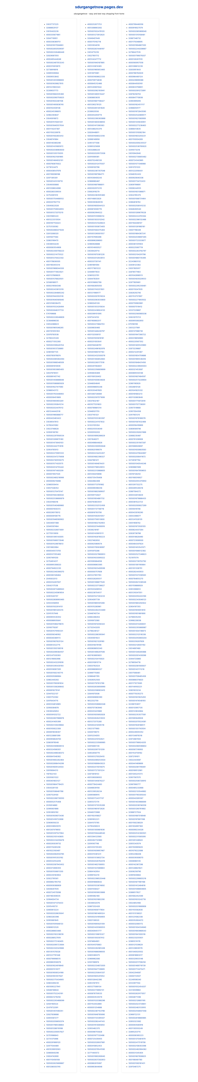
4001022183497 (53, 850)
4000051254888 (94, 1007)
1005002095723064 (55, 944)
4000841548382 (53, 756)
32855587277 (52, 1018)
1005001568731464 (137, 198)
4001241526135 (135, 519)
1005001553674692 (96, 885)
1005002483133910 (137, 1007)
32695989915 (93, 795)
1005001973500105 (137, 526)
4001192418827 (94, 815)
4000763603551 (94, 502)
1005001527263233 (96, 596)
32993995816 (134, 101)
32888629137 (52, 28)
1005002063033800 (96, 300)
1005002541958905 (96, 917)
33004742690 (52, 1056)
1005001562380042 (55, 495)
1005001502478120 (95, 31)
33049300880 (52, 184)
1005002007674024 (96, 296)
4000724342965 (135, 160)
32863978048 (52, 742)
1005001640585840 (55, 300)
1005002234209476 (55, 840)
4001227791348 (53, 955)
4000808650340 (94, 648)
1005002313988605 (96, 470)
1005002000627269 (137, 505)
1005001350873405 (96, 226)
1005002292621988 (137, 432)
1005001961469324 (96, 913)
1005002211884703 (95, 324)
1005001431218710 (54, 181)
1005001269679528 (137, 212)
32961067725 (52, 352)
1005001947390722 (137, 334)
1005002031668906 (137, 906)
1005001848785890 (96, 1014)
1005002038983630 (55, 150)
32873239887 (134, 348)
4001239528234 (94, 791)
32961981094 (93, 265)
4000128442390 (94, 979)
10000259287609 (136, 641)
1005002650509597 (55, 49)
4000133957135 (135, 707)
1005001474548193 (137, 700)
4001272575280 (94, 721)
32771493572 (93, 1053)
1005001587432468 (137, 422)
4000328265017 (94, 578)
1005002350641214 (54, 404)
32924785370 (134, 195)
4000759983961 (135, 303)
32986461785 (93, 676)
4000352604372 (135, 920)
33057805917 (134, 268)
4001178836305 (53, 261)
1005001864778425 (55, 784)
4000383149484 (53, 575)
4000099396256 (94, 488)
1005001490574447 (96, 94)
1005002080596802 (137, 746)
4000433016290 (135, 512)
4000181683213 (135, 394)
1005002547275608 (55, 456)
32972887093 (134, 739)
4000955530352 (53, 617)
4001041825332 (135, 390)
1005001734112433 (136, 181)
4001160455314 (53, 265)
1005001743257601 (95, 289)
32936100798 (93, 167)
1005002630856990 (96, 686)
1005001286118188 (54, 1028)
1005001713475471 (136, 969)
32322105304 (93, 425)
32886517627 (134, 892)
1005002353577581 (137, 714)
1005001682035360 (55, 94)
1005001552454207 (137, 986)
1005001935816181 (95, 338)
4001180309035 (53, 896)
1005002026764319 (96, 861)
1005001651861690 (136, 613)
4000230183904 (53, 875)
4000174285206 (53, 847)
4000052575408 (53, 802)
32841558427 (93, 889)
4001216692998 (53, 659)
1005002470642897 (137, 453)
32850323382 (134, 1021)
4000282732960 (94, 840)
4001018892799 (94, 282)
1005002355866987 (137, 627)
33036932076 (93, 903)
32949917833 (93, 272)
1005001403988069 (137, 802)
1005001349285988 (137, 652)
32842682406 (93, 481)
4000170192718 (94, 42)
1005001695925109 (96, 924)
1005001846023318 (96, 136)
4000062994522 (94, 212)
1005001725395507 (96, 1018)
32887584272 (134, 491)
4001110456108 (53, 1059)
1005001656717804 (95, 910)
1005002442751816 (54, 446)
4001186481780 (135, 1059)
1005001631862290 (96, 899)
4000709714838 (94, 80)
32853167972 (93, 983)
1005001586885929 (55, 383)
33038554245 (52, 244)
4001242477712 (94, 59)
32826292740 (134, 293)
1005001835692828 (96, 714)
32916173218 (134, 150)
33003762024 (93, 666)
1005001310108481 (136, 35)
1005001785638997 (96, 547)
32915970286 (93, 551)
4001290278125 (94, 104)
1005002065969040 (137, 31)
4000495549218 (135, 488)
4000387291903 (135, 244)
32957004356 (134, 411)
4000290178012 (53, 512)
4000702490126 (94, 160)
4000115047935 (135, 289)
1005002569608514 (55, 746)
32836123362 (134, 265)
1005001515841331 (54, 122)
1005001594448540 (96, 833)
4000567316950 (135, 749)
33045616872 (52, 118)
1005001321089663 (96, 868)
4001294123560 (94, 836)
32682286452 (93, 617)
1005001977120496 (95, 1035)
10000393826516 (95, 202)
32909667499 (134, 467)
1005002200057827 (55, 1032)
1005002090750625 (55, 97)
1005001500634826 (96, 380)
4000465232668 (135, 788)
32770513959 (52, 533)
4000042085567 (135, 798)
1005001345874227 (96, 781)
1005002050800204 (137, 638)
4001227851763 (94, 575)
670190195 (133, 324)
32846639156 (93, 788)
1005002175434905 (55, 979)
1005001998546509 (55, 362)
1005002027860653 (96, 554)
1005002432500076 (96, 355)
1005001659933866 (96, 892)
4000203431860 (94, 711)
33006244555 (134, 188)
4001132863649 (135, 397)
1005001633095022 (96, 557)
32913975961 (93, 73)
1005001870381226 (95, 254)
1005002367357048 (96, 171)
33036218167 (93, 530)
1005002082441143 (96, 1021)
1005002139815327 (95, 934)
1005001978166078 (137, 418)
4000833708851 (135, 87)
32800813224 (52, 910)
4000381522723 (135, 502)
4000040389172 (53, 638)
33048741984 (52, 139)
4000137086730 (135, 331)
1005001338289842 (55, 686)
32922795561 (52, 878)
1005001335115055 (54, 153)
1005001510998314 (95, 216)
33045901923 (93, 638)
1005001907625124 (54, 641)
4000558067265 (53, 669)
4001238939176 (135, 948)
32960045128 (93, 303)
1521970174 (133, 557)
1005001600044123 (96, 205)
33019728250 (134, 474)
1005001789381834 (54, 683)
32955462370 (93, 1028)
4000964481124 (135, 76)
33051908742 (134, 523)
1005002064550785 (55, 854)
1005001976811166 (136, 819)
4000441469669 (135, 763)
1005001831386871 (136, 191)
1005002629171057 (137, 993)
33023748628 (52, 429)
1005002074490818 (96, 526)
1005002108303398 (137, 1046)
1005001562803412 (54, 136)
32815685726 (93, 746)
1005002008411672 (137, 456)
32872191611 (134, 756)
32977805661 (134, 282)
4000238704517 (94, 592)
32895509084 (52, 73)
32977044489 (52, 1046)
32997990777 (134, 784)
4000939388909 (53, 885)
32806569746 (134, 429)
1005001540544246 (137, 463)
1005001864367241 (137, 233)
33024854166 (134, 903)
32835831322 (52, 777)
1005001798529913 (95, 467)
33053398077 (134, 516)
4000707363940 (94, 707)
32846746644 (52, 990)
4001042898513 (135, 275)
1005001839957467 (96, 850)
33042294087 (134, 972)
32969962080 (93, 958)
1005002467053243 (55, 62)
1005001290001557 (95, 233)
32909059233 (52, 822)
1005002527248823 (137, 554)
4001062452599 (135, 896)
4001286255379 (94, 129)
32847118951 (52, 38)
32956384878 (52, 707)
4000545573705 (53, 551)
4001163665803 (94, 655)
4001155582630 (135, 910)
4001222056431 (135, 171)
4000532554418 (53, 861)
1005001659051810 (136, 610)
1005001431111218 (136, 669)
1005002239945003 (137, 366)
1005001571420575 (54, 463)
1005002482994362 (137, 1049)
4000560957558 (135, 62)
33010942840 (134, 153)
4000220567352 (135, 341)
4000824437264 (135, 530)
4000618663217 (135, 955)
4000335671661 (53, 35)
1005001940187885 (95, 62)
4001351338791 (135, 568)
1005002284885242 (55, 293)
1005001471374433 (54, 903)
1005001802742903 (96, 523)
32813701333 (134, 167)
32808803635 (93, 97)
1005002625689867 (55, 1063)
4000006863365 (94, 564)
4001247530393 (53, 655)
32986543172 (52, 390)
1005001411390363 (95, 125)
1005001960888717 (54, 415)
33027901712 (93, 55)
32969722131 (134, 1014)
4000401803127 (53, 781)
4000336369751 (53, 42)
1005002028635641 (55, 913)
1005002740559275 (55, 460)
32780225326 (52, 338)
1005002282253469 (96, 610)
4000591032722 (53, 714)
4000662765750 (53, 882)
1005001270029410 (95, 756)
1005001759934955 (55, 209)
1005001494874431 (95, 463)
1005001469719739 (137, 965)
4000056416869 (135, 425)
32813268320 (52, 233)
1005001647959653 (137, 470)
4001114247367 (53, 129)
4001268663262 (94, 28)
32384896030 (52, 320)
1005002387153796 (96, 1011)
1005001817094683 (54, 45)
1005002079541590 (96, 1049)
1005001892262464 (55, 760)
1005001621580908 (137, 118)
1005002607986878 (55, 718)
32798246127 (93, 631)
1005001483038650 (96, 122)
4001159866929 (135, 585)
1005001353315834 (96, 306)
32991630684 (134, 875)
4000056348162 (53, 634)
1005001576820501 (54, 279)
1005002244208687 (137, 49)
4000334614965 (53, 704)
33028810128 (134, 387)
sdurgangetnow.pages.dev (99, 7)
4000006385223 (135, 1035)
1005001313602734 (95, 857)
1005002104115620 (95, 659)
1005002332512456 (96, 505)
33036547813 (52, 422)
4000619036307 (53, 732)
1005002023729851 (137, 1004)
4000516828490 (135, 537)
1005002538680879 (55, 498)
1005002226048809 (55, 317)
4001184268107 (135, 223)
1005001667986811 (95, 184)
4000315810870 (53, 66)
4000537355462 (53, 554)
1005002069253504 (96, 760)
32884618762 (134, 202)
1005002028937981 (96, 1042)
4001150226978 (53, 132)
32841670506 (93, 693)
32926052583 (93, 680)
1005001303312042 (96, 219)
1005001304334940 (137, 927)
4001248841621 (135, 868)
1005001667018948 (137, 815)
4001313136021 (135, 913)
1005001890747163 (95, 352)
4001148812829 (94, 198)
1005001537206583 (137, 575)
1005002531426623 (96, 223)
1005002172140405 (54, 941)
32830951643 (134, 69)
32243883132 (134, 261)
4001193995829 (135, 847)
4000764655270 (135, 578)
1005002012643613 (96, 258)
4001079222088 (135, 850)
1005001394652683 (96, 359)
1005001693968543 (137, 931)
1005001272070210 (54, 212)
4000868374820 (135, 680)
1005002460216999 (55, 477)
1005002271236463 (137, 125)
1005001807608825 (137, 1056)
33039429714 (93, 251)
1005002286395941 (96, 634)
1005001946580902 (55, 519)
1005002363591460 (96, 195)
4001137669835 (53, 275)
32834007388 (52, 523)
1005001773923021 (54, 272)
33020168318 (52, 502)
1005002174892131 (95, 990)
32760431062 (52, 425)
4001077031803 (94, 404)
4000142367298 (135, 864)
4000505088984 (53, 676)
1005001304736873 (137, 631)
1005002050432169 (137, 596)
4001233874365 (94, 66)
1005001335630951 (137, 122)
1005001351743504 (137, 728)
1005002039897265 (137, 237)
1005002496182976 (96, 348)
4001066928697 (135, 446)
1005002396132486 (137, 219)
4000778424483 (94, 784)
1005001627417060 (54, 387)
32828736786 (134, 533)
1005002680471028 (55, 230)
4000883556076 (53, 962)
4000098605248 (94, 387)
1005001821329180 (95, 641)
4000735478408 (94, 477)
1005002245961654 (55, 592)
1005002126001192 (136, 645)
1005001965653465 (96, 69)
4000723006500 (135, 540)
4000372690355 (53, 868)
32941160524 (52, 1004)
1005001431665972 (54, 146)
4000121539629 (135, 944)
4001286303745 (53, 1066)
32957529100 (52, 795)
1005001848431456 (137, 362)
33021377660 (93, 728)
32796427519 (134, 52)
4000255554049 (94, 429)
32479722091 (52, 1007)
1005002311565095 (137, 836)
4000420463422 (53, 418)
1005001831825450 (137, 697)
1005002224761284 (137, 216)
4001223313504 (53, 219)
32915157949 (52, 613)
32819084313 (52, 770)
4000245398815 (53, 111)
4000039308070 (135, 857)
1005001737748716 (95, 509)
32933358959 (52, 603)
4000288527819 (53, 937)
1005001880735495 (137, 258)
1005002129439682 (55, 725)
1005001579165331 (54, 631)
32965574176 (134, 941)
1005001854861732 (95, 498)
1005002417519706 (137, 1042)
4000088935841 (53, 620)
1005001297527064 (55, 833)
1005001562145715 (54, 673)
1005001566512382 (137, 551)
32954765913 (52, 449)
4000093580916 (135, 1025)
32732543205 (93, 627)
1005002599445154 (55, 345)
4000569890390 (94, 697)
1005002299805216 (137, 878)
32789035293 (134, 617)
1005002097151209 (95, 749)
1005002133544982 (137, 791)
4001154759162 (135, 753)
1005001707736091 (136, 404)
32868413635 (134, 129)
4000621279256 (53, 997)
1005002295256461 (137, 286)
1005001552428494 (55, 306)
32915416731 (52, 906)
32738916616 (52, 69)
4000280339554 (53, 191)
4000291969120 (53, 1042)
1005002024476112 (54, 408)
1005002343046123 (137, 599)
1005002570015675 (96, 767)
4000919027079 (135, 28)
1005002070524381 (137, 721)
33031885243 (52, 216)
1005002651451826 (96, 108)
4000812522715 (53, 645)
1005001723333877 (137, 240)
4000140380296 (53, 143)
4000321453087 (135, 369)
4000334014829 (135, 495)
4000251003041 (94, 341)
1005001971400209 (54, 470)
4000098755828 (94, 1032)
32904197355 (134, 606)
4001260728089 (94, 394)
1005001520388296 (96, 1000)
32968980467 (93, 181)
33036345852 (52, 711)
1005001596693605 (137, 889)
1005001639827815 (54, 83)
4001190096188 (53, 174)
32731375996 (52, 1039)
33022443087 (134, 760)
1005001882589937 (96, 491)
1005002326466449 (55, 52)
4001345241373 (135, 774)
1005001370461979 (137, 1039)
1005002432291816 (54, 662)
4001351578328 (53, 951)
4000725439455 (94, 1039)
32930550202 (93, 432)
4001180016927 (135, 477)
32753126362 (52, 226)
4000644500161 (135, 83)
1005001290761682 (137, 808)
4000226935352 (135, 732)
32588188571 (52, 282)
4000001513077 (53, 969)
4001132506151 (94, 334)
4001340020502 (135, 951)
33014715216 (93, 52)
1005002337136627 (96, 585)
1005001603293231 (137, 136)
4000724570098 (53, 892)
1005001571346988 (137, 164)
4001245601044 (94, 87)
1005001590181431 (136, 1063)
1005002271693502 (137, 300)
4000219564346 (53, 286)
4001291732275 (135, 484)
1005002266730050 (55, 798)
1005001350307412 (95, 937)
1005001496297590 (96, 652)
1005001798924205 (137, 742)
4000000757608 (94, 571)
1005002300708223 (55, 251)
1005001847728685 (96, 969)
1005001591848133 (54, 924)
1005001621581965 (54, 157)
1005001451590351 (54, 1011)
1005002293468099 (55, 1000)
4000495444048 (53, 59)
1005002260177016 (95, 362)
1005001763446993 (55, 394)
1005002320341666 (55, 948)
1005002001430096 (137, 655)
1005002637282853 (96, 1059)
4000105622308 (53, 728)
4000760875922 (53, 164)
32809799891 (134, 184)
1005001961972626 (95, 808)
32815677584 (52, 237)
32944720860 (134, 659)
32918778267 (52, 627)
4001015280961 (94, 606)
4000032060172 (135, 924)
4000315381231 (94, 854)
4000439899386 (135, 80)
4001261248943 (135, 840)
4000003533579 (94, 997)
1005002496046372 (55, 753)
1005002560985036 (137, 313)
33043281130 (52, 788)
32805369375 (93, 955)
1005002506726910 (137, 781)
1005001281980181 (136, 226)
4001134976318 (135, 735)
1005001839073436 (55, 815)
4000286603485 (53, 931)
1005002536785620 (137, 146)
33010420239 (52, 31)
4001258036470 (53, 303)
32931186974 (93, 962)
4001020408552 (94, 589)
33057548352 (52, 488)
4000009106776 (53, 516)
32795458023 (93, 826)
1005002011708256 (137, 962)
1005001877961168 (136, 882)
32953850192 (52, 812)
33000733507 (134, 976)
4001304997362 (135, 826)
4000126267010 (135, 59)
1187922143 (51, 774)
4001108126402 (94, 376)
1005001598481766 (54, 791)
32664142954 (93, 871)
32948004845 (93, 383)
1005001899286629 (96, 435)
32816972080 (93, 620)
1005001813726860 (54, 348)
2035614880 (51, 805)
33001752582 (52, 697)
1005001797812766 (95, 683)
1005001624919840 (54, 965)
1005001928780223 (96, 537)
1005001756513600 (95, 519)
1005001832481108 (54, 101)
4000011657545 (53, 474)
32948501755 (93, 411)
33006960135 (134, 861)
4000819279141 (53, 690)
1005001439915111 (95, 533)
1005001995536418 (137, 359)
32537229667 (134, 310)
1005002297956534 (55, 435)
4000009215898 (53, 481)
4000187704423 (53, 223)
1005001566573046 (55, 540)
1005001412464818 (136, 885)
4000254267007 (53, 582)
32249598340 (134, 979)
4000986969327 (94, 669)
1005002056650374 (55, 1021)
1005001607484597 (137, 376)
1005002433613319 (54, 289)
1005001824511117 (136, 104)
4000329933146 (135, 958)
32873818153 (93, 774)
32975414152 (93, 317)
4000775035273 (135, 693)
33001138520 (93, 920)
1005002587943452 (55, 864)
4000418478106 (94, 645)
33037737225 (52, 24)
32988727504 (134, 812)
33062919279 (93, 191)
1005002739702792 (137, 561)
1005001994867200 (137, 45)
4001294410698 (94, 474)
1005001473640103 (54, 442)
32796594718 (134, 662)
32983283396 (52, 917)
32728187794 (134, 460)
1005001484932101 (54, 160)
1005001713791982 (95, 484)
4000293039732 (53, 843)
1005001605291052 (96, 976)
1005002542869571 (137, 115)
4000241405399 (53, 721)
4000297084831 (94, 366)
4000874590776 (94, 209)
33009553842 (52, 76)
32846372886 (93, 812)
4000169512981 (135, 770)
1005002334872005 (96, 965)
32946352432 (134, 174)
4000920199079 (94, 449)
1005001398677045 (96, 582)
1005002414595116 (95, 725)
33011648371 (93, 439)
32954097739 (93, 599)
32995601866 (52, 808)
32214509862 (134, 990)
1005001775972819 (136, 401)
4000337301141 (94, 261)
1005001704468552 (55, 198)
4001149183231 (135, 686)
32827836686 (52, 1014)
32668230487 (134, 435)
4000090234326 (135, 829)
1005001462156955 (96, 864)
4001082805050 (94, 286)
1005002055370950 (137, 481)
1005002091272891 (137, 90)
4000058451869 (53, 397)
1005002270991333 (55, 453)
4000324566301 (53, 749)
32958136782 (52, 432)
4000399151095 (94, 313)
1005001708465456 (137, 676)
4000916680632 (94, 882)
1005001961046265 (54, 327)
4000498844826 (94, 442)
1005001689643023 (96, 763)
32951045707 (52, 596)
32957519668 (134, 408)
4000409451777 (94, 931)
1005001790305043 (137, 795)
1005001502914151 (54, 606)
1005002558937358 (137, 1011)
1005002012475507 (96, 164)
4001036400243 (94, 178)
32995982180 (93, 896)
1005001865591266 (96, 603)
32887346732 (134, 38)
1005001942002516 (54, 296)
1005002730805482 (137, 157)
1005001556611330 (54, 871)
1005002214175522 (54, 254)
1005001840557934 (55, 125)
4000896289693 (94, 240)
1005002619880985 (137, 1018)
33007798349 (134, 230)
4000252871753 (94, 24)
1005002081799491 (137, 767)
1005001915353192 (54, 857)
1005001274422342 (55, 258)
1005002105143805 (54, 836)
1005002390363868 (96, 118)
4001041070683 (94, 944)
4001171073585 (135, 683)
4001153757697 (135, 296)
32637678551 (52, 373)
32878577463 (134, 272)
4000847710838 (135, 97)
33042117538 (52, 585)
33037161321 (93, 415)
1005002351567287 (137, 442)
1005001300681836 (96, 829)
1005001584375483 (96, 230)
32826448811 (93, 132)
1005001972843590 (137, 111)
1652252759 (92, 700)
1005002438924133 (96, 310)
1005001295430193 (54, 666)
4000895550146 (135, 373)
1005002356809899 (96, 369)
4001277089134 (94, 986)
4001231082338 (135, 917)
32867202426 (93, 906)
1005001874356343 (96, 624)
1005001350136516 (54, 648)
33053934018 (93, 45)
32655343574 (134, 843)
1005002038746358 (137, 805)
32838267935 (52, 889)
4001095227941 (53, 986)
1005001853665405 (55, 369)
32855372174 (93, 802)
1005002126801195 (136, 1000)
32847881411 (93, 460)
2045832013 (51, 578)
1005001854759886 (137, 355)
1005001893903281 (54, 401)
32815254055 (93, 735)
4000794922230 (53, 568)
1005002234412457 (96, 453)
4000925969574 (94, 544)
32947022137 (52, 693)
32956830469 (93, 373)
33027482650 (93, 540)
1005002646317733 (55, 310)
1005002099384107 (55, 652)
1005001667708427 (96, 101)
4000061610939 (53, 366)
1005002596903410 (96, 690)
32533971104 (134, 983)
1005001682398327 (96, 456)
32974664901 (93, 941)
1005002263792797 (137, 251)
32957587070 (134, 777)
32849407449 (93, 38)
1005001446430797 (96, 331)
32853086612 (134, 589)
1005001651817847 (54, 976)
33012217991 (134, 327)
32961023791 (93, 275)
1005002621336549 (137, 582)
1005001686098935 (96, 951)
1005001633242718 (137, 899)
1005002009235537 (137, 143)
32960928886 (93, 244)
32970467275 (134, 1066)
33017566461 (134, 673)
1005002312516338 (137, 634)
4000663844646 (94, 1066)
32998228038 (134, 620)
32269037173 (52, 90)
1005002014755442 (55, 467)
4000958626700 (53, 739)
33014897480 (134, 648)
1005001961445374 (54, 610)
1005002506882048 (96, 704)
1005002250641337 (96, 972)
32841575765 (93, 822)
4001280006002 (94, 777)
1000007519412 (135, 306)
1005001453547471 (136, 547)
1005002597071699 (96, 397)
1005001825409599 (96, 568)
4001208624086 (53, 188)
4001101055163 (53, 331)
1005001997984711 (95, 174)
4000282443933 (135, 571)
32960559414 (52, 484)
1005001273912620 (95, 35)
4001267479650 (53, 829)
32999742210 (93, 875)
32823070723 (134, 317)
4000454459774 (94, 115)
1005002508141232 (137, 205)
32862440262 (52, 680)
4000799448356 (135, 24)
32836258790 (134, 871)
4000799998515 (53, 958)
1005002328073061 (55, 530)
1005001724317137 (95, 798)
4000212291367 (135, 352)
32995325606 (93, 146)
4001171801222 (94, 268)
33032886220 (93, 150)
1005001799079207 (137, 55)
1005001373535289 (96, 805)
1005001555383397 (96, 418)
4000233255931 (135, 937)
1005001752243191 (54, 993)
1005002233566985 (96, 742)
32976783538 (52, 334)
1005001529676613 (54, 544)
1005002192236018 (54, 934)
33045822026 (52, 205)
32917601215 (134, 415)
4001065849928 (135, 718)
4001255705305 (94, 847)
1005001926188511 (136, 725)
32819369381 (93, 157)
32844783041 (93, 279)
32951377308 (93, 143)
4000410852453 (94, 1046)
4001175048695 (135, 42)
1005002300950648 (96, 446)
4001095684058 (94, 561)
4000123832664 (135, 711)
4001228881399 (53, 735)
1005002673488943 (55, 589)
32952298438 (134, 854)
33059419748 (134, 509)
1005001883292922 (137, 603)
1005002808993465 (55, 599)
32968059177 (134, 108)
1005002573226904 (137, 380)
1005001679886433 (137, 498)
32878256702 (134, 94)
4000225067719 (135, 247)
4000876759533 (94, 993)
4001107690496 (94, 237)
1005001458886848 (55, 380)
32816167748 (93, 843)
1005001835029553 (137, 279)
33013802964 (52, 547)
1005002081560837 (137, 666)
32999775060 (93, 673)
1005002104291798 (137, 254)
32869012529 (52, 927)
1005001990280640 (96, 1056)
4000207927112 (53, 202)
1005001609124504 (54, 767)
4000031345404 (135, 1053)
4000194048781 (94, 345)
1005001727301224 (95, 770)
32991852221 (93, 819)
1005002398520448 (96, 878)
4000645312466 (94, 83)
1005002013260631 (137, 624)
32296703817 (134, 704)
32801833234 (134, 690)
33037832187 (93, 401)
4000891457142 (53, 376)
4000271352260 (53, 341)
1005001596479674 (54, 624)
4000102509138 (53, 108)
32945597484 (52, 526)
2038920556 (93, 111)
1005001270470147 (54, 491)
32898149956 (93, 139)
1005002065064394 (55, 359)
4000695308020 (53, 564)
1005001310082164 (136, 132)
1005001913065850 (96, 1025)
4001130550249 (135, 1028)
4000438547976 (53, 171)
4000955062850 (135, 320)
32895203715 (134, 1032)
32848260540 (134, 209)
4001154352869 (94, 1004)
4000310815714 (94, 662)
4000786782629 (135, 73)
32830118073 (93, 732)
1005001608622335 (96, 76)
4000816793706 (94, 512)
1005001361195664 (136, 564)
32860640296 (52, 1053)
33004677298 (134, 997)
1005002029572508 (96, 153)
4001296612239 (135, 66)
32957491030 (52, 557)
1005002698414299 (55, 763)
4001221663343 (53, 87)
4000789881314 (94, 408)
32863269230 (52, 983)
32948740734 (93, 613)
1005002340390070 (55, 571)
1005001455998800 (55, 80)
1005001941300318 (136, 934)
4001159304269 (135, 139)
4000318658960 (135, 338)
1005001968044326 (55, 268)
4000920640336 (135, 178)
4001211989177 (94, 293)
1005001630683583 (137, 449)
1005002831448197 (95, 49)
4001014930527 (94, 247)
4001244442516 (53, 411)
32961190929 (134, 383)
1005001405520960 (137, 345)
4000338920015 (53, 826)
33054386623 (52, 324)
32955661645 (52, 920)
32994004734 (52, 899)
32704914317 (52, 561)
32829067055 (52, 55)
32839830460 (93, 327)
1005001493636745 (55, 104)
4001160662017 (94, 320)
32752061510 (52, 195)
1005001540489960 (55, 505)
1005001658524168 (54, 972)
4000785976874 (53, 355)
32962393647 (52, 115)
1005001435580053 (96, 927)
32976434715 (52, 700)
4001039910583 (53, 1049)
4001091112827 (94, 495)
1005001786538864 (55, 1025)
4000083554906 (53, 247)
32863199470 (52, 240)
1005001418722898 (54, 819)
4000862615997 (94, 1063)
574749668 (51, 313)
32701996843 (52, 1035)
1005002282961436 (96, 948)
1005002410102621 (95, 739)
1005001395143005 (54, 537)
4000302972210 (94, 188)
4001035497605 (94, 390)
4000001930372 (53, 509)
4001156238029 (135, 822)
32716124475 (52, 167)
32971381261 (52, 178)
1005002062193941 (96, 90)
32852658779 (93, 753)
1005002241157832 (95, 422)
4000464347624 (135, 544)
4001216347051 (135, 592)
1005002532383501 (137, 833)
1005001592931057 (95, 516)
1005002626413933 (96, 718)
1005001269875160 (54, 439)
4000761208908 (135, 439)
